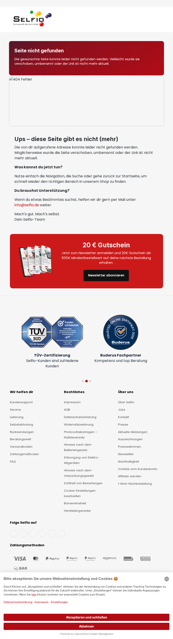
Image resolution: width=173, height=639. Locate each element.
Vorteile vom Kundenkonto (137, 469)
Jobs (121, 409)
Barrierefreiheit (75, 503)
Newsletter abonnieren (106, 275)
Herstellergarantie (77, 511)
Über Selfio (126, 402)
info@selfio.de (26, 205)
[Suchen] (150, 20)
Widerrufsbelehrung (78, 424)
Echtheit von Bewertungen (83, 483)
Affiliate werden (129, 476)
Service (15, 409)
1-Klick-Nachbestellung (135, 484)
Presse (123, 424)
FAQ (13, 461)
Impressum (72, 402)
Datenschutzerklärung (80, 417)
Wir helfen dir (21, 392)
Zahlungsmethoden (24, 454)
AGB (67, 409)
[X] (42, 533)
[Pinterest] (61, 533)
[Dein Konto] (155, 20)
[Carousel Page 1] (83, 381)
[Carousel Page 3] (90, 381)
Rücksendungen (22, 432)
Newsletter (126, 454)
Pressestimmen (129, 447)
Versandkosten (21, 447)
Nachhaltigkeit (128, 461)
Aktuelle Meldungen (132, 432)
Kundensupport (21, 402)
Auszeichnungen (130, 439)
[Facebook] (14, 533)
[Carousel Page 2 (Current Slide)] (86, 381)
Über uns (125, 392)
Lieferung (16, 417)
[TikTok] (51, 533)
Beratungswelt (20, 439)
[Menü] (9, 20)
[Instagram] (32, 533)
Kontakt (123, 417)
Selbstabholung (21, 424)
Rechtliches (74, 392)
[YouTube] (23, 533)
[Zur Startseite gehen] (32, 20)
